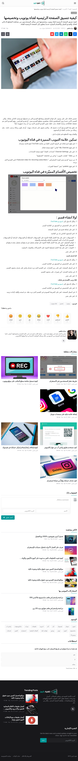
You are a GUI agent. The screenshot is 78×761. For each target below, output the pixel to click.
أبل (48, 626)
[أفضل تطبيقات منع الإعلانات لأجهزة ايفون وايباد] (32, 720)
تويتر (59, 631)
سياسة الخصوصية (6, 756)
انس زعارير (74, 384)
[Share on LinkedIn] (61, 34)
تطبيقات (34, 626)
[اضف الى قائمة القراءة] (3, 34)
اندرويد (42, 626)
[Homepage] (39, 3)
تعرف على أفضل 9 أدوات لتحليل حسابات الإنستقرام (45, 547)
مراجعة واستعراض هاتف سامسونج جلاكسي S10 (46, 597)
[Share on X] (70, 34)
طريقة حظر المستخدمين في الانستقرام (63, 381)
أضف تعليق (9, 517)
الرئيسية (74, 9)
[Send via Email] (52, 34)
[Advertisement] (39, 103)
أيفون (65, 631)
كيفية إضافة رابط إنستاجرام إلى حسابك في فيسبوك (20, 447)
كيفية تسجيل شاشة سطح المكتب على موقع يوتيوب (20, 381)
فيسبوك (60, 626)
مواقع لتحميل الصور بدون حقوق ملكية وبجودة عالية (45, 569)
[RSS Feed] (63, 341)
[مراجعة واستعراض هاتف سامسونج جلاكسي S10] (71, 600)
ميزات (26, 626)
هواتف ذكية (44, 631)
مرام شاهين (62, 331)
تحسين (61, 303)
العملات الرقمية (34, 631)
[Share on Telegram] (57, 34)
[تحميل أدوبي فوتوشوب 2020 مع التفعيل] (71, 539)
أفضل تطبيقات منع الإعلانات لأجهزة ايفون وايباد (14, 718)
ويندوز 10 (73, 635)
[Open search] (3, 3)
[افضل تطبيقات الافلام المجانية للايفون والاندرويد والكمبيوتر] (32, 709)
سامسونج (72, 631)
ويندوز (52, 631)
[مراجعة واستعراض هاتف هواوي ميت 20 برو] (71, 611)
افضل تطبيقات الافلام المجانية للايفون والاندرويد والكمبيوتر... (13, 707)
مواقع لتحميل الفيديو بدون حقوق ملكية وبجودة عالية (45, 580)
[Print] (8, 34)
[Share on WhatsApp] (66, 34)
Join (43, 740)
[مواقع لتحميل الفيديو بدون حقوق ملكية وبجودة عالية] (71, 583)
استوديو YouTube (57, 221)
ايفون (73, 626)
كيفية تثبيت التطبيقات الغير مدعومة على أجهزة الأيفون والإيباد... (41, 558)
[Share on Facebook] (75, 34)
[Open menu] (75, 3)
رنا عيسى (61, 539)
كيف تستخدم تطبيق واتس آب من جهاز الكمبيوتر (60, 447)
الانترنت (65, 9)
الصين (16, 631)
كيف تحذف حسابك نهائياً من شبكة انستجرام (62, 480)
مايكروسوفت (18, 626)
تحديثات (9, 631)
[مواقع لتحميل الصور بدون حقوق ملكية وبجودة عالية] (71, 572)
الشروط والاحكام (26, 756)
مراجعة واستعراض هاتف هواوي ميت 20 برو (48, 608)
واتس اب (8, 626)
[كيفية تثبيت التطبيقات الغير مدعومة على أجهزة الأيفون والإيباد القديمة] (71, 561)
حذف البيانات (16, 756)
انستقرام (23, 631)
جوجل (67, 626)
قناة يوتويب (54, 303)
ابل (53, 626)
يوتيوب (68, 303)
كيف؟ (69, 9)
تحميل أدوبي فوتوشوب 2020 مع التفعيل (49, 536)
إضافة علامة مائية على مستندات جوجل (63, 414)
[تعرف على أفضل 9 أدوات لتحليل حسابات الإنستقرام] (71, 550)
